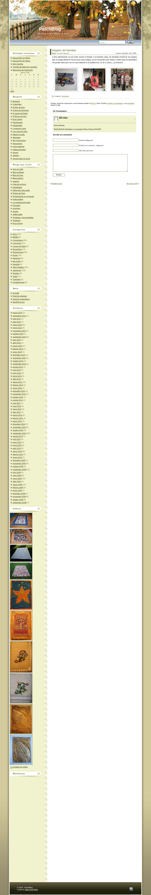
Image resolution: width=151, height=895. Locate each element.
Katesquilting (18, 199)
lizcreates (16, 205)
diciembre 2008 (19, 494)
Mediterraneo (56, 184)
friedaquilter (17, 125)
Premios (16, 273)
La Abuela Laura (19, 129)
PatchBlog (50, 29)
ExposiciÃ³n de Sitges (21, 61)
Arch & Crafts (18, 169)
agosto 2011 (18, 400)
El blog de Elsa (19, 107)
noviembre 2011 (19, 394)
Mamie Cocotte (19, 135)
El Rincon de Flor (20, 116)
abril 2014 (17, 322)
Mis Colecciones (19, 140)
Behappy (16, 101)
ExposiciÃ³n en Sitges (21, 58)
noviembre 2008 (19, 497)
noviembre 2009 (19, 463)
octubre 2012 (18, 361)
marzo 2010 (17, 451)
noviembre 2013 (19, 331)
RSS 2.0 (94, 103)
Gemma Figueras (63, 53)
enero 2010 (17, 457)
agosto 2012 (18, 367)
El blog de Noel (19, 193)
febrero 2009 (18, 488)
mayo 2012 (17, 376)
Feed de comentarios (21, 299)
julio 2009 (17, 472)
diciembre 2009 (19, 460)
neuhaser (16, 208)
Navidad (16, 264)
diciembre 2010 (19, 424)
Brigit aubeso (18, 178)
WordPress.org (19, 302)
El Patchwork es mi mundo (23, 196)
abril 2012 (17, 379)
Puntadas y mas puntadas (23, 218)
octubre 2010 (18, 430)
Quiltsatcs (16, 221)
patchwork (17, 270)
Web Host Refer (31, 890)
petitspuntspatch (19, 150)
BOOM (15, 237)
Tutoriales (17, 279)
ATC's (15, 234)
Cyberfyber (17, 104)
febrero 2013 (18, 349)
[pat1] (122, 91)
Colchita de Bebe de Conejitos (25, 67)
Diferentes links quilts (21, 190)
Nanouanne (17, 144)
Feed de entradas (20, 296)
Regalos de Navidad (64, 50)
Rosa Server (18, 223)
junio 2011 (17, 406)
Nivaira (15, 212)
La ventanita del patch (21, 202)
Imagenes (17, 258)
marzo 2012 (17, 382)
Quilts (15, 276)
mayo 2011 (17, 409)
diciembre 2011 (19, 391)
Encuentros (17, 249)
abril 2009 (17, 481)
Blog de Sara (18, 175)
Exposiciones (18, 252)
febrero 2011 (18, 418)
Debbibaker (17, 187)
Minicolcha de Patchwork (23, 70)
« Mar (12, 91)
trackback (130, 103)
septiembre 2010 (19, 433)
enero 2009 (17, 490)
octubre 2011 (18, 397)
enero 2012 (17, 388)
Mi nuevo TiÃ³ (132, 184)
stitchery (16, 156)
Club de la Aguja (19, 184)
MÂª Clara (63, 118)
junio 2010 (17, 442)
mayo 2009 (17, 479)
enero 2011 (17, 421)
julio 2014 (17, 319)
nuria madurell (18, 147)
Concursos (17, 243)
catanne (16, 181)
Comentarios (18, 240)
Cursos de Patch (19, 246)
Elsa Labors (17, 119)
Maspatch (16, 138)
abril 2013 (17, 343)
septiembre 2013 (19, 337)
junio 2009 (17, 475)
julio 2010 (17, 439)
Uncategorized (18, 282)
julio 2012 (17, 370)
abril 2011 (17, 412)
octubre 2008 (18, 500)
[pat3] (66, 91)
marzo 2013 (17, 346)
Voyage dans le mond (21, 159)
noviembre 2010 (19, 427)
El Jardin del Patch (20, 113)
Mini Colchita (18, 64)
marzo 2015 (17, 313)
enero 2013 (17, 352)
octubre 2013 (18, 334)
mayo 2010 (17, 445)
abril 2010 (17, 448)
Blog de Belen (18, 172)
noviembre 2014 (19, 316)
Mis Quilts (16, 261)
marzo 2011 (17, 415)
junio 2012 (17, 373)
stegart (15, 153)
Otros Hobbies (18, 267)
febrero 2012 (18, 385)
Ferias (15, 255)
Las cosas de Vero (20, 131)
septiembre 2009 (19, 470)
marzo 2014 (17, 325)
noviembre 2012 (19, 358)
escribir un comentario (115, 103)
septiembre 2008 (19, 503)
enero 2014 (17, 328)
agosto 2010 (18, 436)
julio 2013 (17, 340)
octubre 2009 (18, 466)
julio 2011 (16, 403)
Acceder (16, 293)
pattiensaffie (17, 214)
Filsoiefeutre (18, 122)
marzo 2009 (17, 485)
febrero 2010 (18, 454)
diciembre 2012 (19, 355)
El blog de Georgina (21, 110)
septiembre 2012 (19, 364)
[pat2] (94, 91)
